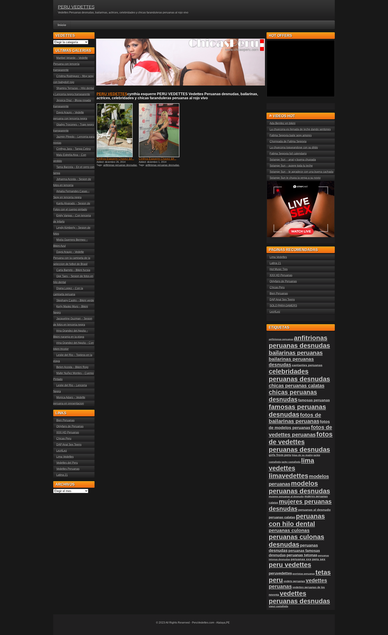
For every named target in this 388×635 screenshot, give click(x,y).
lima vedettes (291, 464)
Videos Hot (284, 116)
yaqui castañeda (278, 606)
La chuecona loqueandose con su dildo (294, 147)
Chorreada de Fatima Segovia (288, 141)
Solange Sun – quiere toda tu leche (291, 165)
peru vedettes (290, 564)
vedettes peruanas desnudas (299, 597)
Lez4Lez (61, 450)
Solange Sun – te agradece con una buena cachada (301, 171)
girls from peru (280, 455)
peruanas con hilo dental (297, 519)
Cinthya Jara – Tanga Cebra (73, 148)
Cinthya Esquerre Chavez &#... (115, 158)
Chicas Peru (63, 438)
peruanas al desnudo (314, 510)
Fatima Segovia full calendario (288, 153)
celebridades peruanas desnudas (299, 375)
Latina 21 (62, 474)
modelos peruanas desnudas (299, 487)
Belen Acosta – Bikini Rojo (72, 367)
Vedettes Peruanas (67, 468)
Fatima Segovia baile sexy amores (291, 135)
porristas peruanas (304, 573)
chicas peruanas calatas (296, 385)
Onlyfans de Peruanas (70, 426)
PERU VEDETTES (76, 6)
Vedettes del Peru (67, 462)
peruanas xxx (301, 559)
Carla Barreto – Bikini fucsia (73, 270)
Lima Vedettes (65, 456)
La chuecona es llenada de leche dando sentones (300, 129)
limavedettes (288, 475)
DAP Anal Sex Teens (69, 444)
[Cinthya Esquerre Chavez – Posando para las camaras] (159, 130)
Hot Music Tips (279, 269)
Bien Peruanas (65, 420)
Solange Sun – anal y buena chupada (293, 159)
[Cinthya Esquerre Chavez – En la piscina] (117, 130)
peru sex (318, 559)
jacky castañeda (291, 462)
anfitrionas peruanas (281, 339)
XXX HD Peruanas (67, 432)
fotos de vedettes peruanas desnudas (301, 441)
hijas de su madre (302, 455)
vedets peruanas (294, 581)
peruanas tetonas (302, 555)
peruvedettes (280, 573)
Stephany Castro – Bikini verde (75, 300)
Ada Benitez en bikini (282, 123)
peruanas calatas (282, 517)
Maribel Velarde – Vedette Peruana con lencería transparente (70, 64)
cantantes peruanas (307, 365)
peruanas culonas (289, 530)
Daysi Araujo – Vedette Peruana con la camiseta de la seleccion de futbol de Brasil (71, 258)
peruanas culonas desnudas (296, 540)
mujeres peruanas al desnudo (286, 496)
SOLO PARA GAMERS (283, 305)
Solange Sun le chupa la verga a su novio (295, 177)
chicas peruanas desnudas (293, 396)
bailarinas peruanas (296, 352)
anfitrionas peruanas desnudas (120, 165)
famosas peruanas (314, 400)
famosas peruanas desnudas (297, 410)
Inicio (62, 25)
